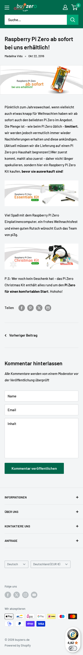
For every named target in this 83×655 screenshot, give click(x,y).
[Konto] (65, 7)
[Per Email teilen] (48, 307)
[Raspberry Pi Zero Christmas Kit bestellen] (41, 243)
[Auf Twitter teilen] (39, 307)
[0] (74, 7)
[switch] (73, 648)
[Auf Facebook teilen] (21, 307)
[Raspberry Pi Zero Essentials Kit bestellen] (41, 180)
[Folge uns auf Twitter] (16, 595)
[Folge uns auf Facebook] (8, 595)
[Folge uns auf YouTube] (34, 595)
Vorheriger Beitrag (23, 335)
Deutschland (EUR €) (46, 564)
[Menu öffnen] (7, 7)
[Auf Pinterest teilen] (30, 307)
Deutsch (12, 564)
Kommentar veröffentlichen (34, 468)
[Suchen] (72, 20)
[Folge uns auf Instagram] (25, 595)
